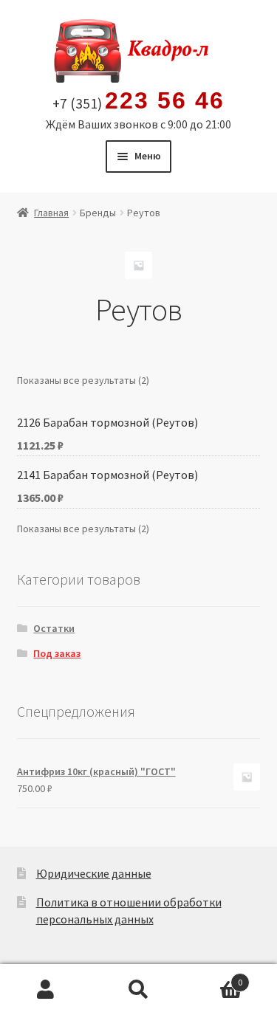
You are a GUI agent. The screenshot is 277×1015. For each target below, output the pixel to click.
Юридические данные (93, 873)
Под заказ (57, 653)
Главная (51, 212)
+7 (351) (138, 101)
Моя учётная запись (46, 990)
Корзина (213, 977)
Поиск (138, 990)
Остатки (54, 628)
